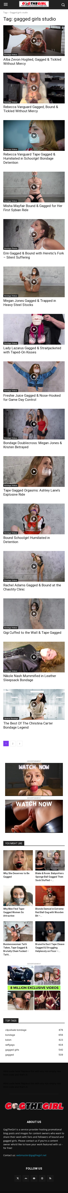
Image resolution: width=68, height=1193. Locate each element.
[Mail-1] (34, 1178)
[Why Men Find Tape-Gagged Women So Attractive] (18, 896)
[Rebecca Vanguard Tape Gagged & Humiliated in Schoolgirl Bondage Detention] (34, 135)
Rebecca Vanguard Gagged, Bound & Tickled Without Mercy (30, 109)
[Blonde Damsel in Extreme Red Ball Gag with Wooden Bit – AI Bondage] (50, 896)
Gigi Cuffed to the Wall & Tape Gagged (32, 633)
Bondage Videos (10, 54)
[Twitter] (18, 1178)
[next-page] (19, 743)
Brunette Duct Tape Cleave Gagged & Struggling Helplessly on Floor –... (49, 947)
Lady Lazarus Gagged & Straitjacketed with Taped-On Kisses (32, 350)
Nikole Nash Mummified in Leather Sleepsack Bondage (29, 678)
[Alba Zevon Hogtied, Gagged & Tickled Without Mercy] (34, 40)
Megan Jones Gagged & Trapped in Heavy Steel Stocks (29, 303)
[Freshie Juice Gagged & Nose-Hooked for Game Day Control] (34, 376)
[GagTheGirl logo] (34, 1106)
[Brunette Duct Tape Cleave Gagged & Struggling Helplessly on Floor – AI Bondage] (50, 931)
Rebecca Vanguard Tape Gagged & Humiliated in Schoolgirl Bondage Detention (29, 158)
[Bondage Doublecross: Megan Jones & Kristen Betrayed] (34, 424)
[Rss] (50, 1178)
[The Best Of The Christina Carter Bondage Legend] (34, 704)
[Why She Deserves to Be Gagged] (18, 860)
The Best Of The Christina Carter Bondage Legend (28, 725)
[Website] (42, 1178)
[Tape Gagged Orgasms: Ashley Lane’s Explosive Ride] (34, 471)
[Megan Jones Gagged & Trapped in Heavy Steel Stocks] (34, 281)
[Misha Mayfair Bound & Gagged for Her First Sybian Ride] (34, 187)
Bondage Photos (10, 248)
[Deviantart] (26, 1178)
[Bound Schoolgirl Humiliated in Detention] (34, 519)
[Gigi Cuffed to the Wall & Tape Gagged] (34, 613)
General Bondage (11, 718)
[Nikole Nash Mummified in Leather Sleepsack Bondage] (34, 657)
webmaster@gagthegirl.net (31, 1155)
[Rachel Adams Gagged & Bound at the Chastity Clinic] (34, 566)
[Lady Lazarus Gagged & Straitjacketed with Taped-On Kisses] (34, 329)
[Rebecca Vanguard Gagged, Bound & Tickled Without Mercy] (34, 88)
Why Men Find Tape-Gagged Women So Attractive (14, 912)
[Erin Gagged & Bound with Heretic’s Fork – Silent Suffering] (34, 234)
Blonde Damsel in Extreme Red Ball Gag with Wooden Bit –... (49, 912)
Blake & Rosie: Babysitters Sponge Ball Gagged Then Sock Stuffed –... (49, 877)
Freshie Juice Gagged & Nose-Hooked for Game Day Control (32, 398)
